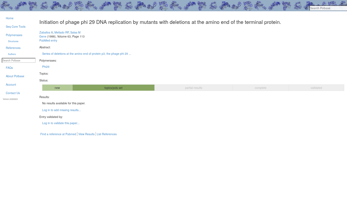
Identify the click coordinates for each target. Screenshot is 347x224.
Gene (42, 36)
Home (9, 18)
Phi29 (45, 67)
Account (11, 84)
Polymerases (14, 35)
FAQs (9, 68)
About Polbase (15, 76)
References (13, 48)
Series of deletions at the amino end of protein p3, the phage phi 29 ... (86, 54)
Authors (12, 54)
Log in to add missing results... (61, 110)
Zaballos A (46, 32)
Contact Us (13, 93)
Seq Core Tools (16, 26)
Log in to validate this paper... (61, 123)
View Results (86, 134)
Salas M (75, 32)
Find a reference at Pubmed (58, 134)
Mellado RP (61, 32)
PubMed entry (48, 40)
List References (107, 134)
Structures (13, 41)
